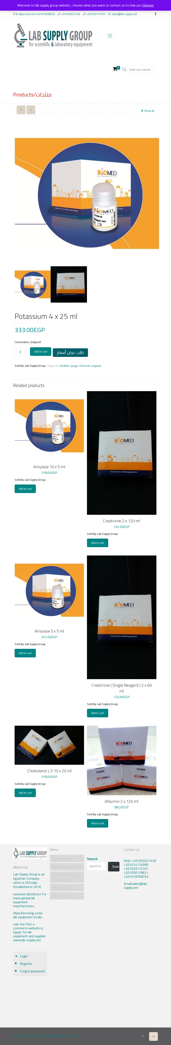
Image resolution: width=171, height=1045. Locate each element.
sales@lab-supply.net (124, 13)
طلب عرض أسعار (70, 352)
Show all (149, 110)
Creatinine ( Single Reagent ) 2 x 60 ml (122, 688)
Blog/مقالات (61, 887)
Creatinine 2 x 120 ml (121, 521)
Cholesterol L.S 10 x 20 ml (49, 771)
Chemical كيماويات (90, 365)
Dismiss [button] (148, 5)
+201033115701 (95, 13)
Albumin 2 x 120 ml (121, 801)
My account (60, 896)
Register (26, 963)
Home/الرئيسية (62, 858)
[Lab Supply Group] (53, 35)
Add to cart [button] (25, 488)
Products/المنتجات (65, 867)
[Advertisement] (141, 961)
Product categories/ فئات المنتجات (66, 877)
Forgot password (32, 971)
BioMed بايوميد (69, 365)
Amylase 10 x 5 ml (49, 467)
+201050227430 (70, 13)
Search (92, 859)
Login (24, 956)
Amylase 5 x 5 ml (49, 631)
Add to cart (40, 351)
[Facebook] (155, 14)
